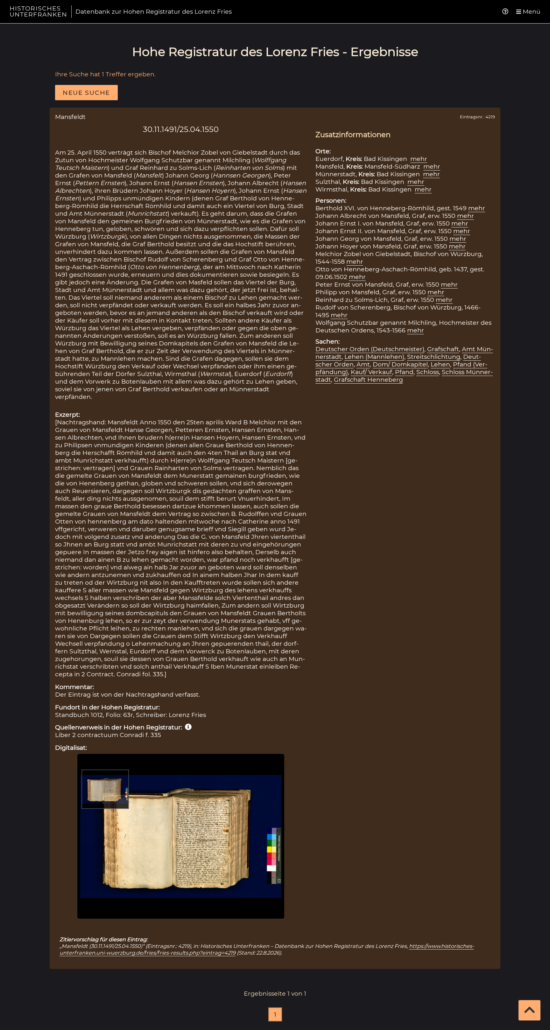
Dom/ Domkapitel (400, 364)
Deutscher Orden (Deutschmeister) (369, 349)
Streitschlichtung (433, 356)
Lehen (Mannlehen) (374, 356)
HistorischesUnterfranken (38, 11)
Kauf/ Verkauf (371, 372)
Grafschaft (443, 349)
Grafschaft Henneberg (368, 379)
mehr (418, 159)
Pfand (404, 372)
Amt (363, 364)
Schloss (427, 372)
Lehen (440, 364)
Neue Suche (86, 92)
